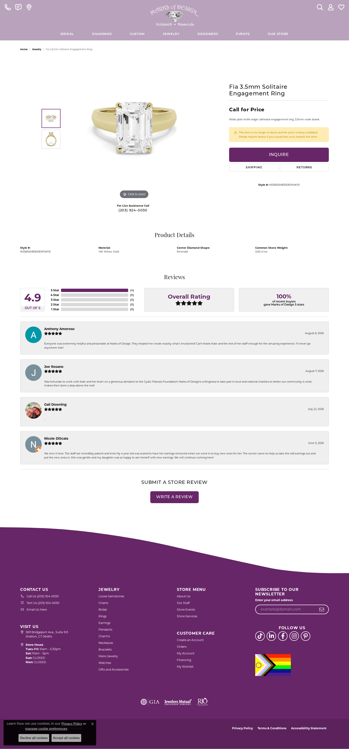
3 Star (55, 300)
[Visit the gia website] (150, 702)
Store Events (186, 609)
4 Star (55, 295)
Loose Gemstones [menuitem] (111, 596)
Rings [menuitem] (103, 616)
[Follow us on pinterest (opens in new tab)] (305, 636)
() (132, 290)
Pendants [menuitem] (105, 629)
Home (24, 49)
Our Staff (183, 603)
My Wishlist (185, 666)
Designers (208, 34)
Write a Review (174, 497)
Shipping (254, 167)
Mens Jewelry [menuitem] (108, 656)
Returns (304, 167)
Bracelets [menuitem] (105, 649)
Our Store (278, 34)
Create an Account (190, 640)
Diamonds (102, 34)
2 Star (55, 304)
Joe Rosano (53, 367)
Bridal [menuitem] (103, 609)
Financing (184, 660)
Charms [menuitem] (104, 636)
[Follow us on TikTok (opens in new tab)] (260, 636)
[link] (8, 7)
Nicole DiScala (56, 438)
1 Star (55, 309)
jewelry (36, 49)
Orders (182, 646)
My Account (185, 653)
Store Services (187, 616)
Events (243, 34)
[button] (320, 7)
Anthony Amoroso (59, 329)
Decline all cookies (34, 738)
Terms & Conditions (272, 728)
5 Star (55, 290)
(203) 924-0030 (132, 210)
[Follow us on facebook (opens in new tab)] (283, 636)
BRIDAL (67, 34)
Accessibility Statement (308, 728)
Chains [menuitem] (103, 603)
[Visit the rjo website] (202, 702)
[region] (134, 128)
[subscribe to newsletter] (321, 609)
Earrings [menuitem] (104, 623)
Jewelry (171, 34)
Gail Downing (55, 404)
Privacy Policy (242, 728)
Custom (137, 34)
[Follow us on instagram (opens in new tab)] (294, 636)
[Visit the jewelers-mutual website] (178, 702)
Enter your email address (274, 600)
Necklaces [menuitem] (106, 643)
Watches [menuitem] (105, 663)
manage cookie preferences (46, 728)
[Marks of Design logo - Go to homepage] (175, 14)
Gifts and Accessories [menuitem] (114, 669)
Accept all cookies (66, 738)
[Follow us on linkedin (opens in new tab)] (271, 636)
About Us (183, 596)
